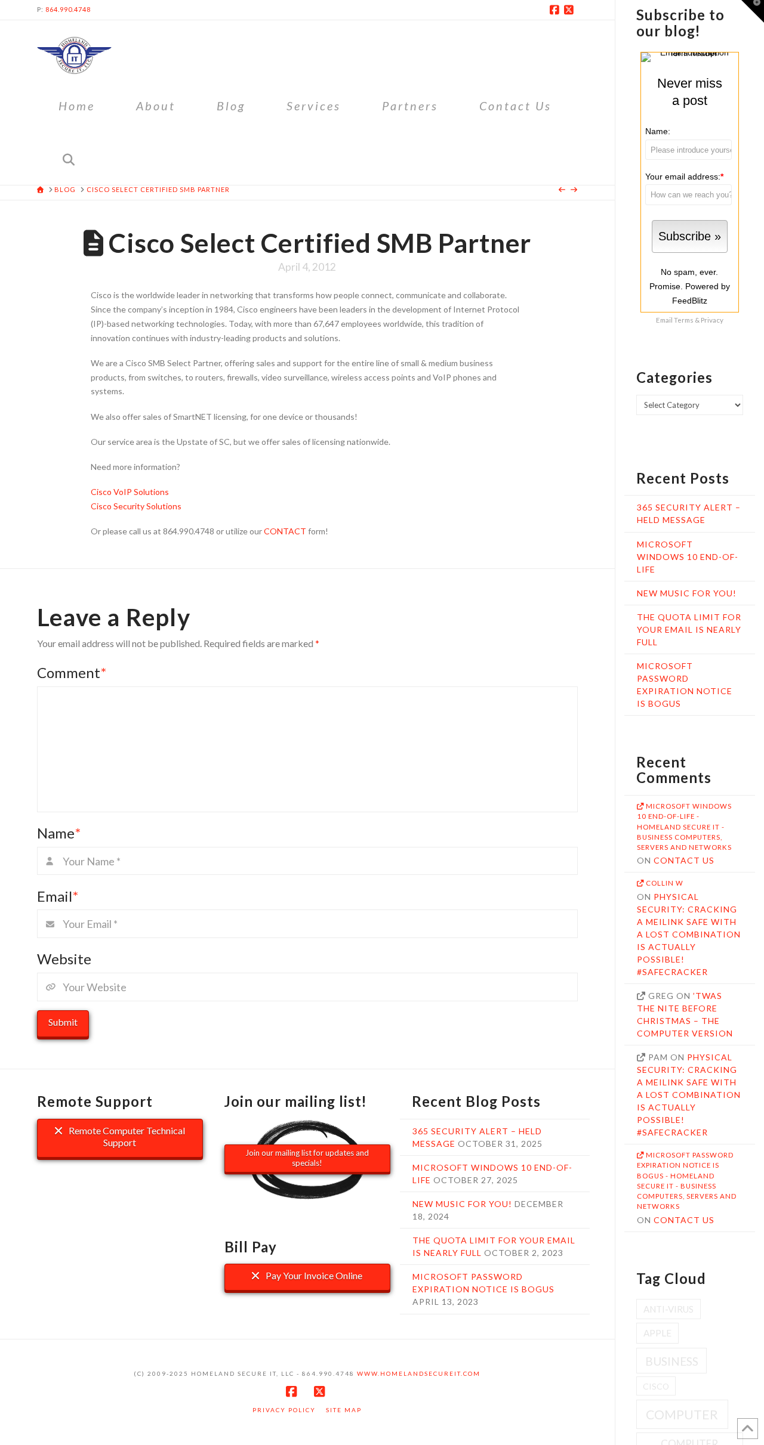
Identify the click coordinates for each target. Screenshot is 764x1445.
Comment (71, 672)
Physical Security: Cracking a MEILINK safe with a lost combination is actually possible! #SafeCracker (689, 934)
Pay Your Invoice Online (313, 1275)
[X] (570, 9)
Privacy (712, 319)
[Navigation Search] (68, 158)
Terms (684, 319)
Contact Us (684, 860)
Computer (682, 1414)
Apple (657, 1333)
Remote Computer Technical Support (126, 1137)
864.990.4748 (68, 9)
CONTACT (285, 531)
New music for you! (687, 593)
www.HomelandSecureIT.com (418, 1373)
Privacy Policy (284, 1409)
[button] (752, 11)
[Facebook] (556, 9)
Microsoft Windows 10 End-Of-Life (687, 556)
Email (57, 896)
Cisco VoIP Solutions (130, 492)
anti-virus (668, 1309)
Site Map (344, 1409)
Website (64, 958)
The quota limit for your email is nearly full (689, 629)
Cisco (656, 1386)
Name (59, 832)
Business (671, 1361)
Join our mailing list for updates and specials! (307, 1158)
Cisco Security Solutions (136, 506)
